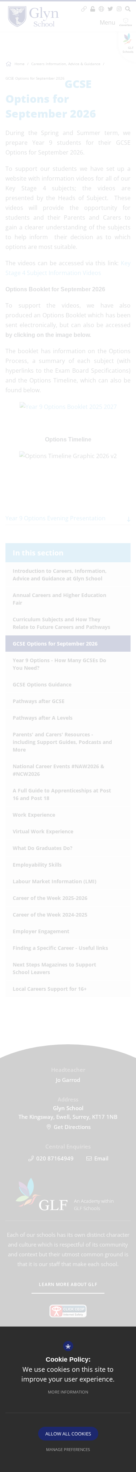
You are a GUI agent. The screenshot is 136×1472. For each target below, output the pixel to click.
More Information (68, 1392)
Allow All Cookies (68, 1433)
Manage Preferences (68, 1449)
